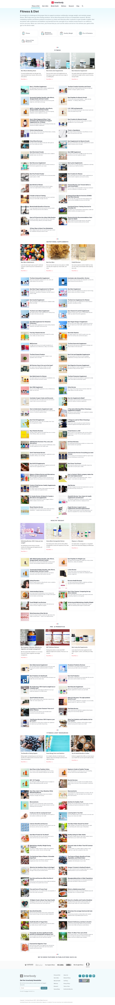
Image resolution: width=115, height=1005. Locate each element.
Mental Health (57, 980)
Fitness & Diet (57, 975)
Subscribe (44, 988)
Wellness (56, 983)
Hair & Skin (56, 978)
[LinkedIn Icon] (90, 976)
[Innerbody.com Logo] (57, 2)
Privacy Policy (67, 983)
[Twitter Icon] (87, 976)
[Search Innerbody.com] (82, 6)
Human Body (57, 989)
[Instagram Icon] (83, 976)
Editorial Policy (67, 978)
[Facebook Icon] (80, 976)
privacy (26, 991)
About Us (66, 975)
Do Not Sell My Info (68, 989)
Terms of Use (67, 986)
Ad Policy (66, 980)
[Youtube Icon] (94, 976)
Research (56, 986)
